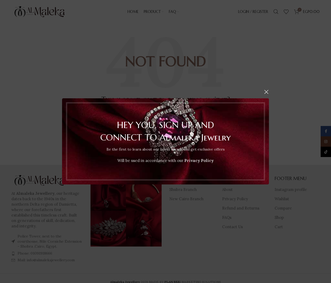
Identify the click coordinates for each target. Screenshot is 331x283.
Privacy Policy (199, 160)
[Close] (266, 91)
